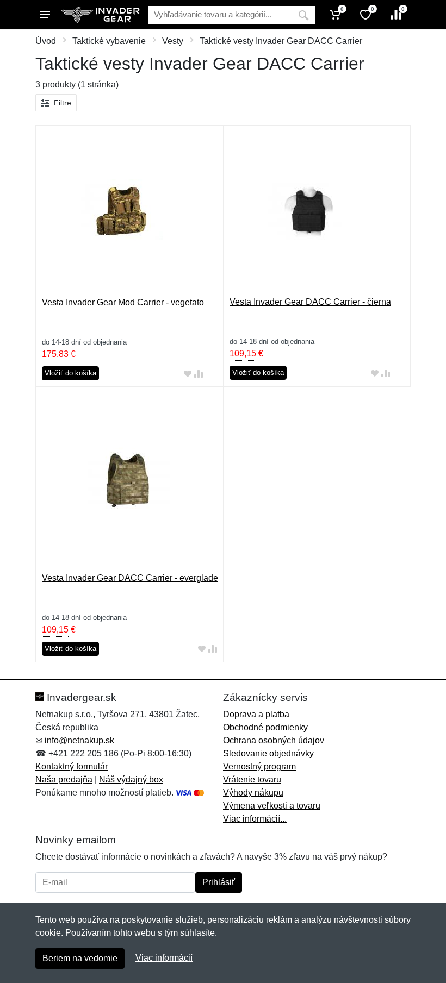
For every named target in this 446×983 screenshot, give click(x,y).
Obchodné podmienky (265, 727)
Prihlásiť (218, 882)
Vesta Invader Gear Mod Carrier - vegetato (123, 302)
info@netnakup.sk (79, 740)
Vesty (172, 41)
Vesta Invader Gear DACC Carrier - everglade (130, 578)
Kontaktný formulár (71, 766)
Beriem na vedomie (79, 958)
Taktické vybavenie (109, 41)
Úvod (45, 41)
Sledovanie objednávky (268, 753)
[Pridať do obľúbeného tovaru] (187, 373)
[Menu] (45, 14)
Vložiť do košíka (70, 373)
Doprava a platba (256, 714)
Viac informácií (164, 957)
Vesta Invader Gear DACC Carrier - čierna (310, 301)
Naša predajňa (63, 779)
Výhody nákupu (253, 792)
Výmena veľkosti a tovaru (271, 805)
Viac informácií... (255, 818)
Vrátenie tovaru (252, 779)
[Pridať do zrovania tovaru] (198, 373)
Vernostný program (259, 766)
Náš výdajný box (131, 779)
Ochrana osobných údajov (273, 740)
